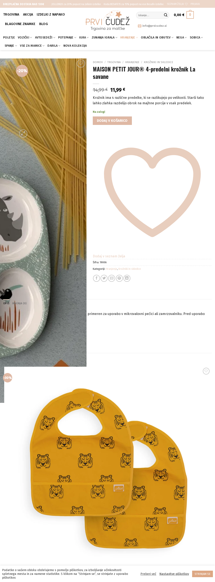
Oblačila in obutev (155, 37)
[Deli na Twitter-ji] (104, 278)
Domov (98, 62)
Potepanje (65, 37)
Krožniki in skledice (158, 62)
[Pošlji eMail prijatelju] (111, 278)
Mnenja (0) (19, 303)
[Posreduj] (165, 15)
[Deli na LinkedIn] (126, 278)
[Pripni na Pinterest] (119, 278)
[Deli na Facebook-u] (96, 278)
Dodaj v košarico (112, 121)
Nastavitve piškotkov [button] (174, 574)
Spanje (9, 46)
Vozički (23, 37)
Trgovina (11, 14)
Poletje (9, 37)
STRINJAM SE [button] (202, 573)
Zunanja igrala (103, 37)
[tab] (6, 303)
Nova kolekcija (75, 46)
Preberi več (148, 574)
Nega (180, 37)
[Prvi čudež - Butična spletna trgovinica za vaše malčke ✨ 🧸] (107, 20)
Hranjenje (127, 37)
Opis (6, 303)
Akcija (28, 14)
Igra (82, 37)
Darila (52, 46)
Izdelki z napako (51, 14)
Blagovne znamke (20, 24)
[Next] (33, 131)
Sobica (195, 37)
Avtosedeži (43, 37)
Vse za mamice (31, 46)
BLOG (43, 24)
